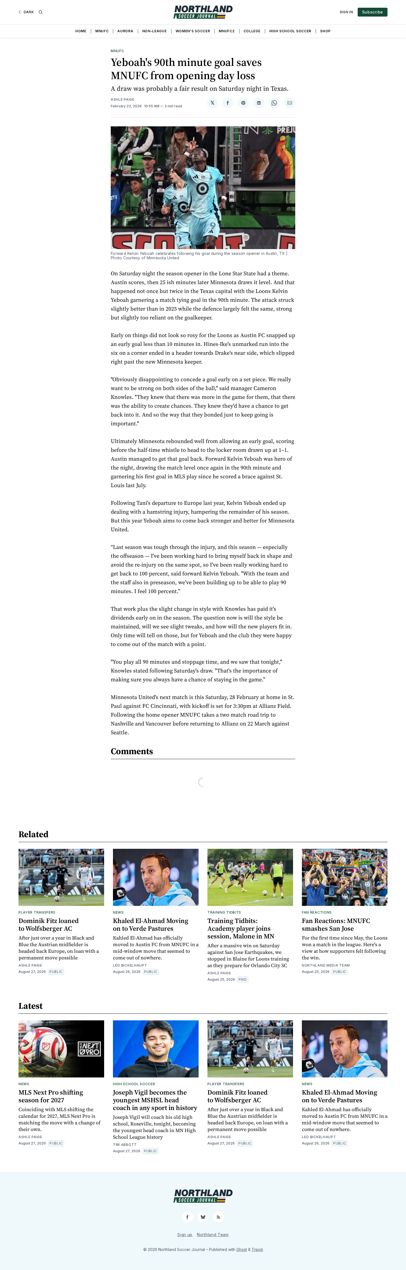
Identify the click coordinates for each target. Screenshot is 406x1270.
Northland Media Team (326, 965)
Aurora (125, 31)
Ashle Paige (123, 99)
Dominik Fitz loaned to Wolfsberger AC (49, 924)
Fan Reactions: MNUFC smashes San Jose (336, 924)
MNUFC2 (226, 31)
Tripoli (257, 1249)
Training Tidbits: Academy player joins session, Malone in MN (240, 928)
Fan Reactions (317, 912)
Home (80, 31)
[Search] (40, 12)
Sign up (185, 1234)
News (118, 912)
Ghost (241, 1249)
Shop (325, 31)
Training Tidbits (224, 912)
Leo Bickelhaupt (130, 965)
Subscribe (372, 12)
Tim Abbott (125, 1145)
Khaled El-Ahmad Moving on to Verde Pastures (150, 924)
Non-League (154, 31)
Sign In (346, 12)
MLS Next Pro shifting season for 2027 (51, 1096)
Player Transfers (37, 912)
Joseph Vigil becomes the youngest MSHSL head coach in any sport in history (155, 1100)
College (252, 31)
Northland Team (213, 1234)
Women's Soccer (193, 31)
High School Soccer (290, 31)
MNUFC (102, 31)
